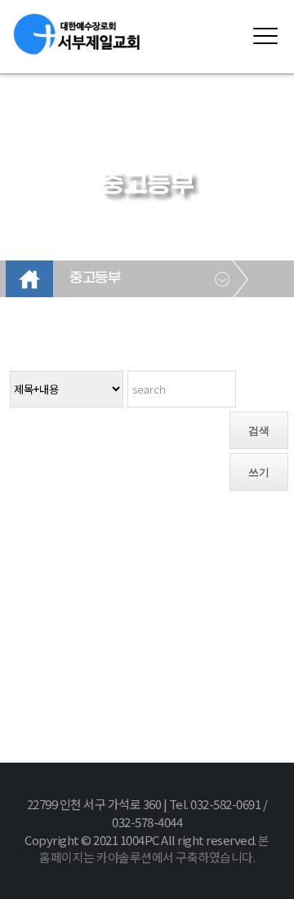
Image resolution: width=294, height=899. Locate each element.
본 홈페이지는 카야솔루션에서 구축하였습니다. (154, 848)
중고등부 (94, 278)
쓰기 (259, 472)
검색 (259, 431)
